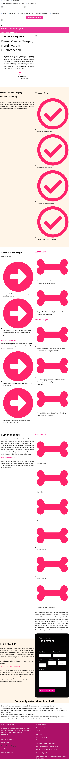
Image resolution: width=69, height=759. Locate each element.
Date (59, 660)
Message (41, 669)
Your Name (42, 652)
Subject (50, 660)
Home (2, 32)
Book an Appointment (34, 17)
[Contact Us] (19, 73)
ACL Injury (39, 734)
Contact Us (22, 76)
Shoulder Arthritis (41, 728)
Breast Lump (5, 742)
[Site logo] (12, 9)
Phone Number (41, 661)
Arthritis (38, 731)
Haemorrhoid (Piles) (7, 752)
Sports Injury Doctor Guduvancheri (46, 743)
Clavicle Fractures (41, 737)
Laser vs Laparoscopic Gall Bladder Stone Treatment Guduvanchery (51, 757)
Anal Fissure (5, 749)
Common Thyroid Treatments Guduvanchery (49, 753)
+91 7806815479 (23, 78)
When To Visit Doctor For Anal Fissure (47, 746)
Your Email (56, 652)
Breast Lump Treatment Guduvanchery (47, 750)
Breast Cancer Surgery (8, 746)
